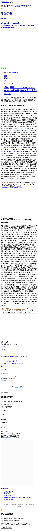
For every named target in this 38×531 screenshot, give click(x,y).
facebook (5, 25)
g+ (10, 25)
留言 (15, 356)
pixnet (16, 23)
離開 (10, 527)
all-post (9, 23)
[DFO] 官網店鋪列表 (14, 151)
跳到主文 (3, 18)
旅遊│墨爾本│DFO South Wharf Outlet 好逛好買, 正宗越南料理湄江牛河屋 (20, 90)
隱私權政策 (31, 505)
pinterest (30, 25)
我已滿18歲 (4, 527)
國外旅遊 (14, 361)
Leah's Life (7, 493)
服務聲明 (19, 506)
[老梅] (1, 68)
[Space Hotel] (9, 304)
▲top (2, 366)
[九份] (5, 68)
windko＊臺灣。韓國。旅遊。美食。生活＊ (17, 497)
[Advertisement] (19, 48)
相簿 (5, 76)
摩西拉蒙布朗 (8, 499)
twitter (15, 25)
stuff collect (7, 495)
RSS (12, 28)
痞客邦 (12, 356)
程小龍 (3, 346)
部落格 (6, 78)
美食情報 (15, 72)
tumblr (22, 25)
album (3, 23)
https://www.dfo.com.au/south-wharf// (12, 187)
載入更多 (3, 369)
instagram (5, 28)
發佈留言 (3, 380)
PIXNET (8, 505)
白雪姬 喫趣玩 (8, 492)
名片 (5, 80)
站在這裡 (6, 13)
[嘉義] (3, 68)
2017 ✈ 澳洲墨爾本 (17, 363)
